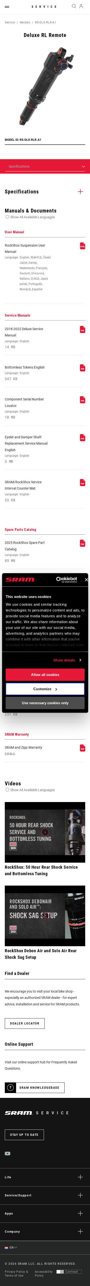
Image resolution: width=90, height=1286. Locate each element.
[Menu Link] (7, 7)
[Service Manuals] (82, 332)
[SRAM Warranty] (82, 750)
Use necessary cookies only (45, 703)
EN (11, 1247)
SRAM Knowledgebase (39, 1087)
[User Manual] (82, 248)
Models (25, 22)
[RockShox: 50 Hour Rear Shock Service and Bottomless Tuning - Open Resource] (45, 832)
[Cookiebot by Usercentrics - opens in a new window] (57, 580)
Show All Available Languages (32, 217)
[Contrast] (60, 1271)
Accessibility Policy (44, 1273)
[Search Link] (74, 7)
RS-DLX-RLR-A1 (45, 22)
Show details (64, 660)
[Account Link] (81, 7)
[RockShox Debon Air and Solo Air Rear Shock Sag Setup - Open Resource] (45, 916)
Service (45, 6)
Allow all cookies (45, 675)
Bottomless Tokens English (25, 373)
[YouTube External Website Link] (8, 1154)
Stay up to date (24, 1135)
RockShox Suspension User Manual (28, 267)
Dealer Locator (24, 1023)
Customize (42, 689)
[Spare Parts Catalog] (82, 545)
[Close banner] (86, 580)
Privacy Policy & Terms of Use (16, 1273)
